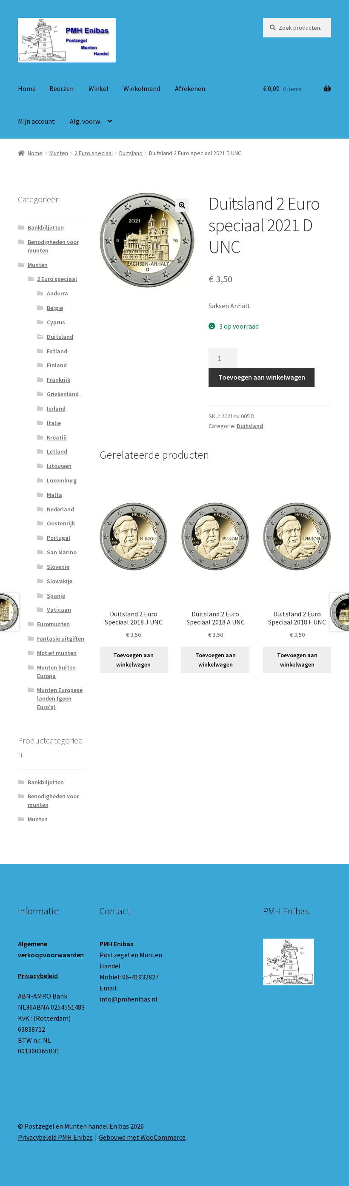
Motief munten (57, 653)
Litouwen (59, 466)
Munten (58, 153)
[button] (182, 205)
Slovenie (58, 566)
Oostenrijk (61, 523)
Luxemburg (62, 480)
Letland (57, 451)
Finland (57, 365)
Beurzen (61, 88)
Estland (57, 351)
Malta (54, 495)
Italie (54, 423)
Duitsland (131, 153)
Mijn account (36, 121)
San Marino (62, 552)
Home (27, 88)
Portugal (58, 538)
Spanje (56, 595)
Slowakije (59, 581)
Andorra (57, 293)
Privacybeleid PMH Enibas (55, 1137)
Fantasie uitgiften (60, 638)
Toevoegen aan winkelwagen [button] (133, 660)
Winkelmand (141, 88)
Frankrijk (58, 379)
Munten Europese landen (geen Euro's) (60, 698)
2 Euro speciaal (93, 153)
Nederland (60, 509)
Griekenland (63, 394)
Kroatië (57, 437)
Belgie (55, 308)
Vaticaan (59, 609)
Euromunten (53, 624)
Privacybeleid (38, 975)
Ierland (56, 408)
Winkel (99, 88)
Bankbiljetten (46, 227)
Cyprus (56, 322)
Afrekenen (190, 88)
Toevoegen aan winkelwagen (261, 377)
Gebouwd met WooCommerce (142, 1137)
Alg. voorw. (85, 121)
